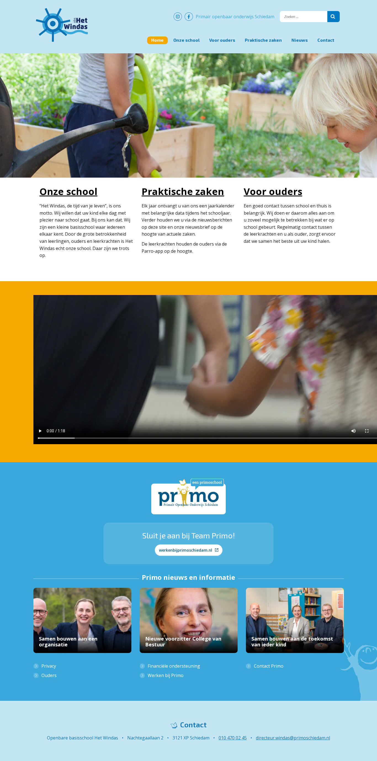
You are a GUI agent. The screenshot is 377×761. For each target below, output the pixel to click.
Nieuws (299, 40)
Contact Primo (268, 666)
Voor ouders (222, 40)
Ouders (49, 675)
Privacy (48, 666)
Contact (325, 40)
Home (157, 40)
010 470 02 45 (233, 738)
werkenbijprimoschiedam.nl (185, 550)
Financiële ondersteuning (174, 666)
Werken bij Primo (166, 675)
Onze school (186, 40)
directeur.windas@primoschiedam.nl (293, 738)
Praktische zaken (263, 40)
